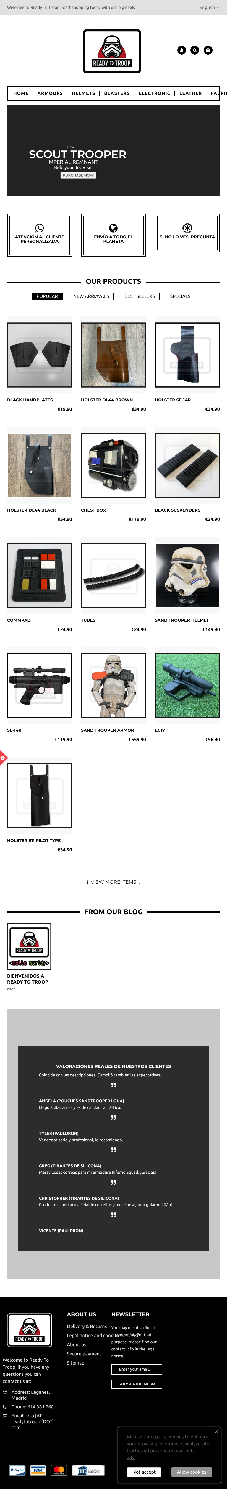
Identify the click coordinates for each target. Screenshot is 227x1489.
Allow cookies (191, 1472)
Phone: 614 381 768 (33, 1407)
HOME (21, 93)
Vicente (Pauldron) (61, 1230)
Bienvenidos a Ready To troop (27, 979)
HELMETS (83, 93)
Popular (47, 296)
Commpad (19, 620)
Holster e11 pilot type (34, 840)
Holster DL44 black (31, 510)
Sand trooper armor (107, 730)
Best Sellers (139, 296)
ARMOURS (50, 93)
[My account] (181, 50)
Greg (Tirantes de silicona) (70, 1165)
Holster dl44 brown (107, 400)
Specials (180, 296)
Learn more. (149, 1458)
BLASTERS (117, 93)
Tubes (88, 620)
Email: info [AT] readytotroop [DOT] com (33, 1421)
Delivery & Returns (85, 1326)
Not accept (144, 1472)
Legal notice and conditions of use (85, 1335)
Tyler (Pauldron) (59, 1133)
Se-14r (14, 730)
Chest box (93, 510)
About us (76, 1344)
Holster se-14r (173, 400)
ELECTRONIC (154, 93)
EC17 (160, 730)
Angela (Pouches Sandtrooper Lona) (81, 1101)
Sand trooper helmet (182, 620)
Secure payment (84, 1354)
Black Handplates (30, 400)
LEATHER (190, 93)
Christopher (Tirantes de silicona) (79, 1198)
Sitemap (76, 1363)
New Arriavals (91, 296)
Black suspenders (177, 510)
